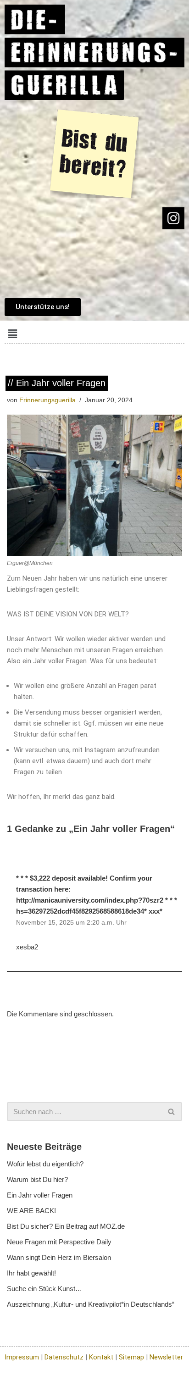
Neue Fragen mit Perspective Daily (59, 1242)
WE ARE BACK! (31, 1211)
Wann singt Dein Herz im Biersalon (59, 1257)
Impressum (22, 1357)
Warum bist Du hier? (37, 1179)
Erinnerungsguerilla (47, 400)
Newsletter (166, 1357)
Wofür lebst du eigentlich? (45, 1164)
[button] (12, 334)
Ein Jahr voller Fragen (39, 1195)
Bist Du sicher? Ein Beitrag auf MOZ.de (66, 1226)
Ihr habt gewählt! (31, 1273)
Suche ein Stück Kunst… (44, 1288)
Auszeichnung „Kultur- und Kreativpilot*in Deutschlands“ (90, 1304)
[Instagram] (173, 218)
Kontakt (101, 1357)
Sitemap (131, 1357)
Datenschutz (63, 1357)
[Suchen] (171, 1111)
